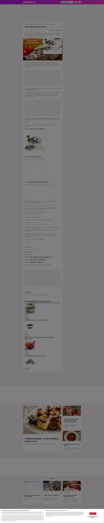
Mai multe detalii (39, 513)
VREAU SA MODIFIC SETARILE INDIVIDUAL (92, 517)
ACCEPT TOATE (93, 513)
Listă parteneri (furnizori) (49, 516)
